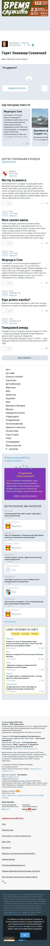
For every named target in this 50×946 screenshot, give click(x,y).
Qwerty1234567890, (31, 491)
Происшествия (11, 684)
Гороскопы (11, 380)
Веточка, (22, 489)
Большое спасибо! (14, 376)
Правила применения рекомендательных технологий (21, 871)
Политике (19, 926)
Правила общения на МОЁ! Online (18, 458)
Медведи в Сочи (12, 260)
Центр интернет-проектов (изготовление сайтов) (19, 877)
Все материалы (10, 621)
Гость (14, 570)
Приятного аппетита (15, 427)
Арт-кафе (10, 373)
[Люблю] (21, 76)
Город (8, 662)
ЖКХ (8, 391)
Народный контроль (15, 412)
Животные (11, 387)
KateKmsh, (17, 481)
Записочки (25, 43)
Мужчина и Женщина (15, 405)
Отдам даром (12, 416)
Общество (9, 639)
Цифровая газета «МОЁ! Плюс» (13, 818)
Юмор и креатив (13, 445)
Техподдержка (13, 441)
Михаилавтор (16, 526)
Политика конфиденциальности (13, 865)
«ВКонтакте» (12, 795)
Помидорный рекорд (15, 327)
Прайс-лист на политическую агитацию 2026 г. (19, 853)
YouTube (34, 795)
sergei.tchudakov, (12, 486)
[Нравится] (5, 76)
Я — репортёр (12, 449)
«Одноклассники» (23, 795)
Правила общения (8, 859)
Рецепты (9, 673)
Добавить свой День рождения (25, 496)
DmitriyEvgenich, (26, 481)
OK (25, 935)
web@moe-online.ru (18, 749)
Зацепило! (10, 398)
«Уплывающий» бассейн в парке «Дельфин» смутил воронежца (22, 514)
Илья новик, (22, 483)
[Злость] (45, 76)
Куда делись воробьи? (16, 300)
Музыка (9, 409)
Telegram (5, 798)
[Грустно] (37, 76)
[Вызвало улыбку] (13, 76)
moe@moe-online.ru (32, 749)
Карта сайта (6, 842)
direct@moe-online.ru (12, 777)
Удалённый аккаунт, (33, 486)
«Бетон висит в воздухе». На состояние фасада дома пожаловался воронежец (23, 602)
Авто (8, 369)
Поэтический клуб (14, 423)
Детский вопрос (13, 383)
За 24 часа (16, 634)
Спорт (8, 438)
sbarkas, (16, 489)
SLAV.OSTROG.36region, (15, 491)
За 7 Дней (25, 634)
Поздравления (13, 420)
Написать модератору (14, 461)
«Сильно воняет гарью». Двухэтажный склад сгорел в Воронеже (23, 558)
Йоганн (14, 592)
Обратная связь (7, 830)
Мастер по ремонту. (14, 180)
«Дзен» (4, 795)
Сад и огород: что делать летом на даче (16, 836)
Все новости (6, 848)
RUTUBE (40, 795)
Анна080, (9, 489)
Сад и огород (12, 434)
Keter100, (22, 486)
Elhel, (16, 483)
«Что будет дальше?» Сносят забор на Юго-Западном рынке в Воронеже (22, 580)
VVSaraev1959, (31, 489)
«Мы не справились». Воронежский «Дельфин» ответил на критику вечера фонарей (24, 536)
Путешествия (12, 430)
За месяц (34, 634)
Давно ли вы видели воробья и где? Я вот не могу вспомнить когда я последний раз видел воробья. (24, 304)
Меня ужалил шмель (15, 220)
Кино (8, 402)
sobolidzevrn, (32, 483)
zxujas (40, 491)
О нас (4, 824)
